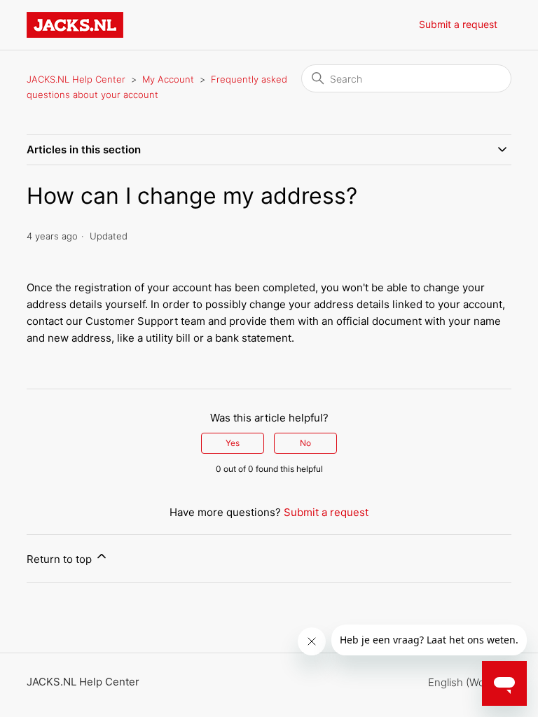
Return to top (61, 559)
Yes (233, 443)
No (305, 443)
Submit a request (458, 24)
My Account (168, 79)
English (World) (465, 682)
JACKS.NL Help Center (76, 79)
